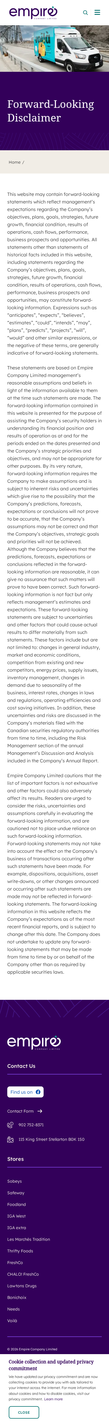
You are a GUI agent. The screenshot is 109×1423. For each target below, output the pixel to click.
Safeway (15, 1192)
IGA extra (16, 1227)
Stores (15, 1159)
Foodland (16, 1204)
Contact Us (21, 1066)
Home (15, 162)
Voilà (12, 1320)
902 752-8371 (31, 1124)
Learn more (53, 1399)
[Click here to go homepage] (33, 12)
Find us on (21, 1092)
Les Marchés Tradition (28, 1239)
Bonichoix (16, 1297)
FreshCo (15, 1262)
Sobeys (14, 1181)
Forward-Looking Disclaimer (50, 111)
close (24, 1412)
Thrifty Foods (20, 1251)
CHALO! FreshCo (23, 1274)
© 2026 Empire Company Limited (32, 1349)
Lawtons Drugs (22, 1285)
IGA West (16, 1216)
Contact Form (20, 1111)
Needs (13, 1309)
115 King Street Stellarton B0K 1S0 (52, 1139)
